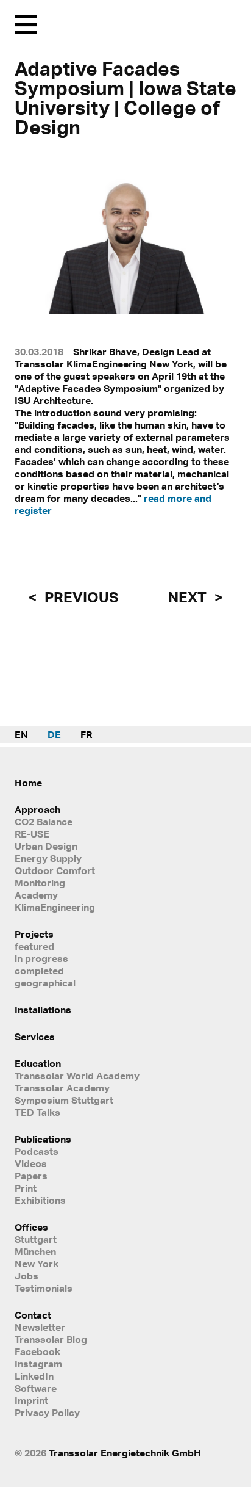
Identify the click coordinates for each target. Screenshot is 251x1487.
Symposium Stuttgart (64, 1100)
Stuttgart (36, 1239)
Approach (37, 809)
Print (26, 1188)
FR (86, 734)
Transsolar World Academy (77, 1075)
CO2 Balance (43, 822)
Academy (36, 895)
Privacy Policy (47, 1412)
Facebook (37, 1351)
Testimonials (43, 1288)
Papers (31, 1176)
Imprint (31, 1400)
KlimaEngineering (55, 907)
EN (21, 734)
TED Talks (37, 1112)
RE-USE (32, 834)
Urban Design (46, 846)
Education (38, 1063)
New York (36, 1263)
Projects (34, 934)
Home (28, 782)
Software (36, 1388)
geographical (45, 983)
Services (35, 1036)
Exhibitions (40, 1200)
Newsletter (40, 1327)
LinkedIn (34, 1376)
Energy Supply (48, 858)
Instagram (38, 1364)
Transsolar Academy (62, 1088)
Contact (33, 1315)
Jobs (26, 1276)
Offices (31, 1227)
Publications (43, 1139)
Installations (43, 1010)
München (35, 1251)
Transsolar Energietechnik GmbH (125, 1453)
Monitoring (40, 883)
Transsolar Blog (51, 1339)
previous (79, 597)
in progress (41, 958)
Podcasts (36, 1151)
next (189, 597)
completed (39, 970)
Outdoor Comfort (55, 870)
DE (54, 734)
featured (34, 946)
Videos (31, 1163)
